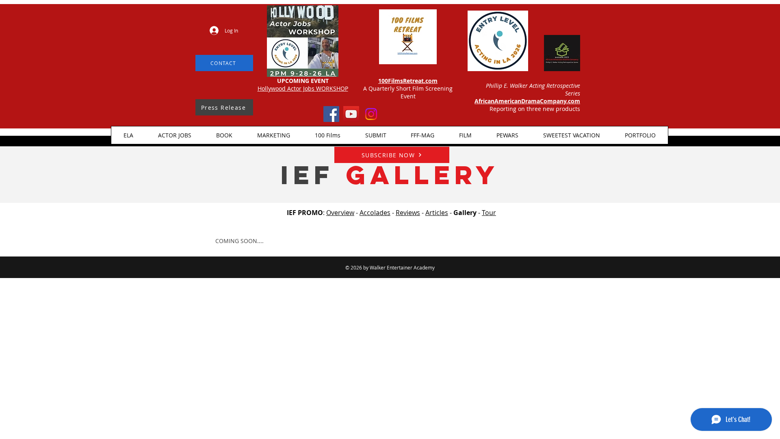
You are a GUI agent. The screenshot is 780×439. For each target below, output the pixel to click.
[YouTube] (351, 114)
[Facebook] (331, 114)
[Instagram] (371, 114)
